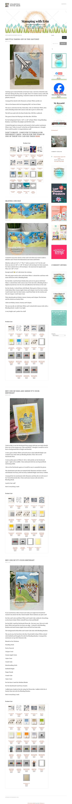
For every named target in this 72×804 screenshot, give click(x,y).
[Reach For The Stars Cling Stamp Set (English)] (19, 152)
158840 (42, 714)
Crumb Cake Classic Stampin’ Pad (34, 728)
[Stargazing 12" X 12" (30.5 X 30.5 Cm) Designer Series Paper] (33, 152)
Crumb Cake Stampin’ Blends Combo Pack (42, 361)
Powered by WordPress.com (12, 797)
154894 (19, 534)
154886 (26, 770)
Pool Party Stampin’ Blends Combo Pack (19, 533)
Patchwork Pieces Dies (34, 505)
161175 (33, 158)
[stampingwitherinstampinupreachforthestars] (26, 66)
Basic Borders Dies (26, 168)
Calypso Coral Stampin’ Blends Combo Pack (26, 362)
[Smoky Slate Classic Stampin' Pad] (34, 738)
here (37, 136)
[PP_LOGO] (59, 252)
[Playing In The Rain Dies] (19, 165)
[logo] (59, 123)
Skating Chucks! (13, 201)
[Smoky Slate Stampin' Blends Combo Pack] (19, 372)
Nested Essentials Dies (41, 505)
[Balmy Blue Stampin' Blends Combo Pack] (19, 358)
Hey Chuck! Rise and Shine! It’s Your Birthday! (22, 392)
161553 (11, 334)
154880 (15, 549)
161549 (19, 335)
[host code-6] (59, 173)
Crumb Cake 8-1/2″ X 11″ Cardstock (26, 784)
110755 (26, 193)
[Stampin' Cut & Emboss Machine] (19, 188)
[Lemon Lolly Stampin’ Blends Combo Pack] (34, 358)
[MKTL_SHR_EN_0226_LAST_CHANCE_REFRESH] (59, 193)
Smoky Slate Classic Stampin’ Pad (34, 741)
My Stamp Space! (54, 130)
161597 (42, 506)
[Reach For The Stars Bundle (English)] (13, 152)
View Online (56, 161)
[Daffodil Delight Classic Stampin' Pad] (41, 516)
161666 (26, 181)
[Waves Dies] (41, 711)
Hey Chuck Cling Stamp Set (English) (19, 334)
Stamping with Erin (15, 5)
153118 (13, 181)
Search (52, 35)
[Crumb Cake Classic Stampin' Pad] (34, 724)
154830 (19, 362)
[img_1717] (59, 141)
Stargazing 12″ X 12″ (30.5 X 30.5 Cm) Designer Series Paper (33, 156)
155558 (34, 334)
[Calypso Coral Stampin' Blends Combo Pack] (26, 358)
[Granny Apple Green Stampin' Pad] (41, 724)
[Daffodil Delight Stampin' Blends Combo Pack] (41, 530)
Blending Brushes (39, 168)
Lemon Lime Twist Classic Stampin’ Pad (11, 348)
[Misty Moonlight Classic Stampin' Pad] (13, 177)
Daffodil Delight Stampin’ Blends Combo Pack (41, 534)
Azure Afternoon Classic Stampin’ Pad (19, 348)
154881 (26, 363)
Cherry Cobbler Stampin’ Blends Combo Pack (15, 548)
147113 (34, 742)
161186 (13, 156)
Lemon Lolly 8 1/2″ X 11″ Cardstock (38, 548)
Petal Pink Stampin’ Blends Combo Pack (26, 376)
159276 (33, 181)
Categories (53, 333)
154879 (34, 377)
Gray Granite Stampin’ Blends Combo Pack (26, 769)
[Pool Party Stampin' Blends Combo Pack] (19, 530)
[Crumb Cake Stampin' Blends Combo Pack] (41, 358)
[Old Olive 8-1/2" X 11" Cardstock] (40, 177)
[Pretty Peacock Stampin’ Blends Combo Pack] (11, 751)
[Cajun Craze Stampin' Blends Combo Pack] (34, 372)
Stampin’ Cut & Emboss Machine (19, 192)
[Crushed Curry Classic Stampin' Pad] (11, 530)
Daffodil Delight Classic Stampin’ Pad (42, 520)
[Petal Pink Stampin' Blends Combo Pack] (26, 372)
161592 (34, 506)
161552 (26, 334)
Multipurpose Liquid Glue (26, 192)
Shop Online (61, 161)
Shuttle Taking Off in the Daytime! (22, 39)
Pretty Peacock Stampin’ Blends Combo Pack (11, 755)
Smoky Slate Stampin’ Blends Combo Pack (19, 376)
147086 (26, 742)
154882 (42, 362)
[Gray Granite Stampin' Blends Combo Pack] (26, 766)
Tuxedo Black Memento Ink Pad (33, 168)
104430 (33, 193)
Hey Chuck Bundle (11, 505)
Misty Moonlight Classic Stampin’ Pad (13, 180)
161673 (34, 362)
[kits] (59, 232)
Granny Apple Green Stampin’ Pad (42, 728)
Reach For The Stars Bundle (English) (13, 155)
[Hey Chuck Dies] (13, 165)
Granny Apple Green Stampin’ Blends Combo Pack (11, 362)
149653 (20, 193)
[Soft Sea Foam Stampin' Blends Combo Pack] (26, 530)
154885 (11, 363)
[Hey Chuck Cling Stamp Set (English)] (19, 331)
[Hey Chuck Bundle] (11, 331)
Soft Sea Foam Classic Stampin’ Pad (11, 741)
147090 (20, 181)
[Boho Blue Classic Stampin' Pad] (26, 724)
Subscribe (63, 43)
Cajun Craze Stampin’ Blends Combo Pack (34, 376)
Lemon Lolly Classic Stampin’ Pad (26, 180)
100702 (40, 181)
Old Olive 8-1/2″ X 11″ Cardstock (40, 180)
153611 (34, 348)
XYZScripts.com (41, 803)
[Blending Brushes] (40, 165)
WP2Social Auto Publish (31, 803)
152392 (13, 192)
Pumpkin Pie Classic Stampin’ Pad (26, 741)
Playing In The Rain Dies (19, 168)
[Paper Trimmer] (13, 188)
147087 (11, 534)
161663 (19, 349)
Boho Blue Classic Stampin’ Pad (26, 728)
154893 (26, 377)
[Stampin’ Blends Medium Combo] (34, 766)
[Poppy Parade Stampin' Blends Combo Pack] (19, 766)
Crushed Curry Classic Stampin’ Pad (11, 533)
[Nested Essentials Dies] (41, 503)
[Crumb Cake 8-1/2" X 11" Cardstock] (26, 780)
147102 (11, 742)
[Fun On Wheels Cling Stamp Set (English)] (40, 152)
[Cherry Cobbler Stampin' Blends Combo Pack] (15, 544)
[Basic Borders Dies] (26, 165)
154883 (42, 535)
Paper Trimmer (13, 191)
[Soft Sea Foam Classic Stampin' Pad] (11, 738)
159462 (34, 770)
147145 (11, 349)
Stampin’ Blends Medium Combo (34, 769)
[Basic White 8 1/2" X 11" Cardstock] (33, 177)
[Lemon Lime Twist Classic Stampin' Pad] (11, 344)
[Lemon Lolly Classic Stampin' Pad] (26, 177)
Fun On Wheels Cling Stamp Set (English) (40, 155)
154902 (26, 535)
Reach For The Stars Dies (26, 155)
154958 (19, 771)
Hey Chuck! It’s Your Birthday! (19, 560)
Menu (64, 3)
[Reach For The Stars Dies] (26, 152)
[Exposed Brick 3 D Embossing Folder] (11, 516)
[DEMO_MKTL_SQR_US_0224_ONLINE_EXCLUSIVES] (59, 213)
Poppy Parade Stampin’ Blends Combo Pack (18, 770)
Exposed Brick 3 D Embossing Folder (11, 520)
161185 (26, 156)
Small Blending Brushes (26, 520)
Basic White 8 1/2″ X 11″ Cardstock (33, 180)
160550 (20, 169)
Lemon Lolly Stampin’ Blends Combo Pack (34, 361)
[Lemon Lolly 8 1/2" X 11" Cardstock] (38, 544)
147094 (19, 742)
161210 (40, 156)
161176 (19, 157)
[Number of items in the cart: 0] (52, 49)
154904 (19, 377)
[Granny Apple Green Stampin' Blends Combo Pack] (11, 358)
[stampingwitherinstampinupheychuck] (26, 218)
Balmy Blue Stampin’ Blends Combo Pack (19, 361)
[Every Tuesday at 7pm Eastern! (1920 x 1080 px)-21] (59, 75)
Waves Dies (41, 713)
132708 (33, 169)
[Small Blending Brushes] (26, 516)
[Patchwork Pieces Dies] (34, 503)
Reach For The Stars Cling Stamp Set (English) (19, 156)
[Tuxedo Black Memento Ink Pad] (33, 165)
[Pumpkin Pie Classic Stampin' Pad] (26, 738)
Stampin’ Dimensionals (33, 192)
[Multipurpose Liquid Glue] (26, 188)
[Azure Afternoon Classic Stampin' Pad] (19, 344)
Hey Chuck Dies (13, 168)
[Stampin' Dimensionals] (33, 188)
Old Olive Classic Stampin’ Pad (19, 180)
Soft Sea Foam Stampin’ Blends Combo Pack (26, 534)
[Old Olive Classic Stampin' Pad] (19, 177)
